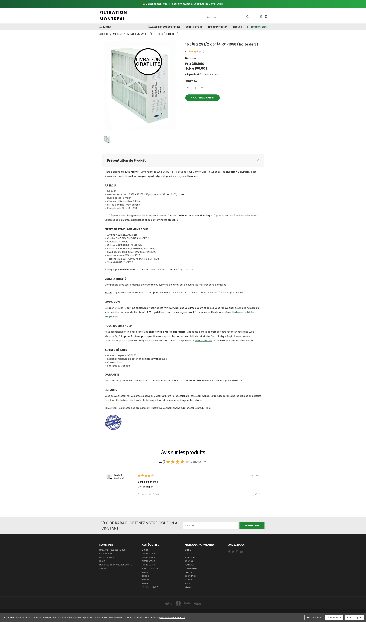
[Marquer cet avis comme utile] (256, 494)
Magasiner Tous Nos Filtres (164, 26)
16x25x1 (145, 583)
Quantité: (191, 81)
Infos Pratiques (217, 26)
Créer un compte (124, 565)
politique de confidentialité (172, 617)
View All (188, 587)
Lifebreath (189, 579)
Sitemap (102, 568)
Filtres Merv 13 (148, 565)
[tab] (183, 160)
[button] (205, 461)
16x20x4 (145, 579)
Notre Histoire (193, 26)
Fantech (188, 553)
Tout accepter (354, 617)
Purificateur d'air (150, 568)
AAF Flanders (190, 557)
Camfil (188, 550)
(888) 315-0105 (203, 340)
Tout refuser (334, 617)
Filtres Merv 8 (148, 553)
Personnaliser (314, 617)
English (145, 550)
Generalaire (190, 576)
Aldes (187, 583)
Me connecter (106, 565)
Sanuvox (189, 561)
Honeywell (189, 565)
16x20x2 (145, 576)
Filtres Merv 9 (148, 557)
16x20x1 (145, 572)
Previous (358, 613)
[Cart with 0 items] (265, 16)
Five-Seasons (191, 568)
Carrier (188, 572)
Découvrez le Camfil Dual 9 (208, 3)
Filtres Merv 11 (148, 561)
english (237, 26)
